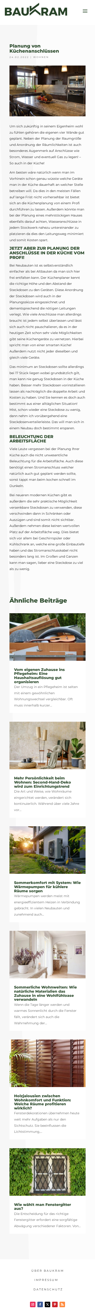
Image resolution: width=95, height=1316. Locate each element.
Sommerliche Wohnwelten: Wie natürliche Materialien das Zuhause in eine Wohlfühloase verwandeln (45, 993)
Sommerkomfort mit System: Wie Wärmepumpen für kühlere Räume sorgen (47, 886)
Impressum (46, 1280)
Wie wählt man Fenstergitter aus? (42, 1206)
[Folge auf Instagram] (33, 1304)
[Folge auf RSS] (62, 1304)
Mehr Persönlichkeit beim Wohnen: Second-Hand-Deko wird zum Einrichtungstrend (42, 782)
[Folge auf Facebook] (40, 1304)
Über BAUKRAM (47, 1270)
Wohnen (41, 57)
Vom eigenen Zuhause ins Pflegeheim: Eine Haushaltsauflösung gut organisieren (39, 675)
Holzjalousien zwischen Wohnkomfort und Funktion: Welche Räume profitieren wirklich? (42, 1102)
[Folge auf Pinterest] (55, 1304)
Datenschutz (48, 1289)
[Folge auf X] (47, 1304)
